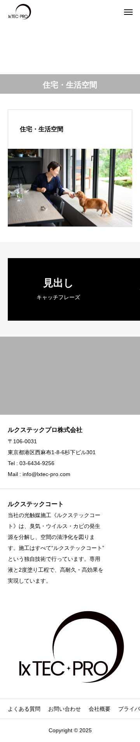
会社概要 (99, 709)
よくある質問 (24, 709)
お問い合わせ (64, 709)
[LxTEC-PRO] (19, 11)
